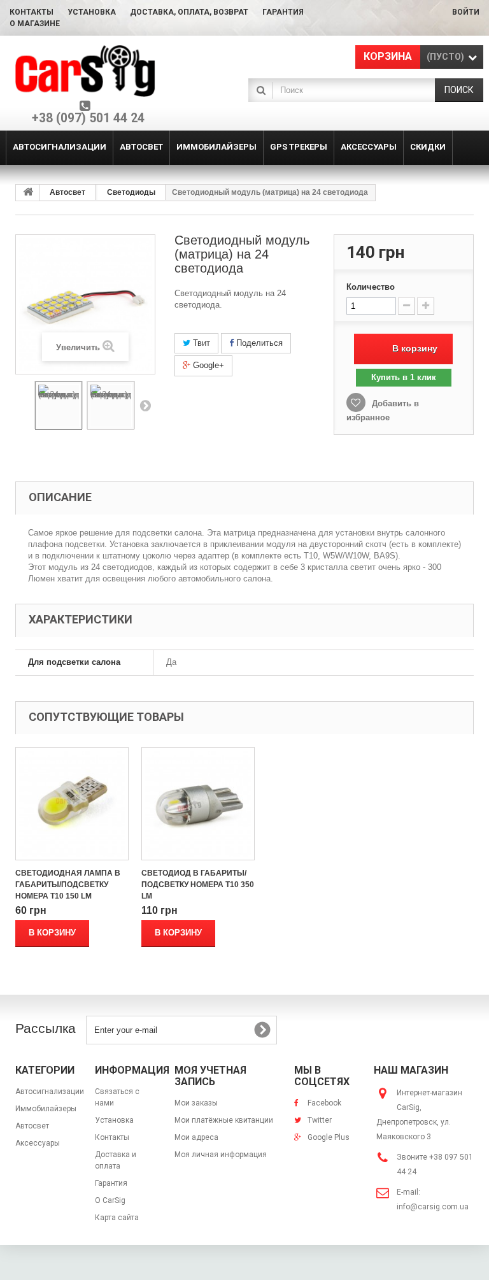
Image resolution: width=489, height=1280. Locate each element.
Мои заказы (196, 1103)
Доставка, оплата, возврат (189, 12)
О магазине (35, 23)
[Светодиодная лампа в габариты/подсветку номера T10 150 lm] (72, 803)
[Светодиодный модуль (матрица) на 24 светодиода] (58, 405)
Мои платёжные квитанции (223, 1120)
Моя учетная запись (210, 1076)
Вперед (145, 405)
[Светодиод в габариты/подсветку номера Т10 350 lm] (198, 803)
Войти (465, 12)
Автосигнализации (49, 1091)
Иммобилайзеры (45, 1108)
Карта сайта (117, 1217)
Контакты (31, 12)
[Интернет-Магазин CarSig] (85, 71)
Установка (91, 12)
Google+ (207, 365)
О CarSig (110, 1200)
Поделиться (258, 343)
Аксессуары (37, 1143)
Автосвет (67, 192)
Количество (370, 287)
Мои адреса (196, 1137)
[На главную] (28, 193)
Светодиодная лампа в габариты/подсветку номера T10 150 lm (67, 884)
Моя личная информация (220, 1154)
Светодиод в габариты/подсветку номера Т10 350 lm (197, 884)
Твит (200, 343)
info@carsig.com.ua (433, 1206)
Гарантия (283, 12)
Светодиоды (131, 192)
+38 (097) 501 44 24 (88, 118)
